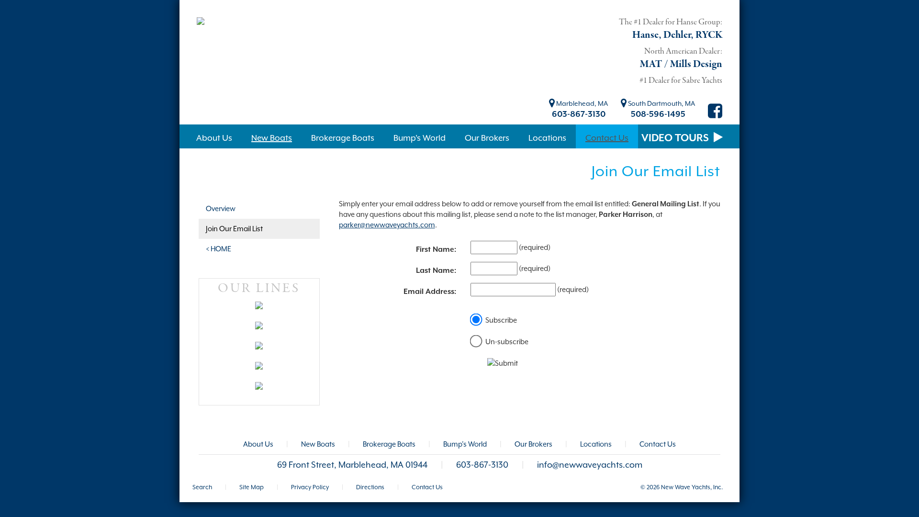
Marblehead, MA (581, 103)
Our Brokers (533, 444)
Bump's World (465, 444)
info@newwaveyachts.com (589, 465)
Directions (370, 487)
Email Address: (429, 291)
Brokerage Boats (389, 444)
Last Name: (436, 270)
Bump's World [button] (419, 138)
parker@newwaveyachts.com (387, 225)
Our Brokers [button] (487, 138)
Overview (220, 208)
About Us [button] (214, 138)
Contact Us (657, 444)
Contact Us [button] (606, 138)
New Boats (318, 444)
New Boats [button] (271, 138)
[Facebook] (715, 114)
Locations (596, 444)
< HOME (218, 249)
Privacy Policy (310, 487)
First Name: (436, 249)
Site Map (251, 487)
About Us (258, 444)
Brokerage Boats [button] (342, 138)
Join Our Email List (234, 229)
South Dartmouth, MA (661, 103)
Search (202, 487)
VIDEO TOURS (676, 138)
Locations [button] (547, 138)
